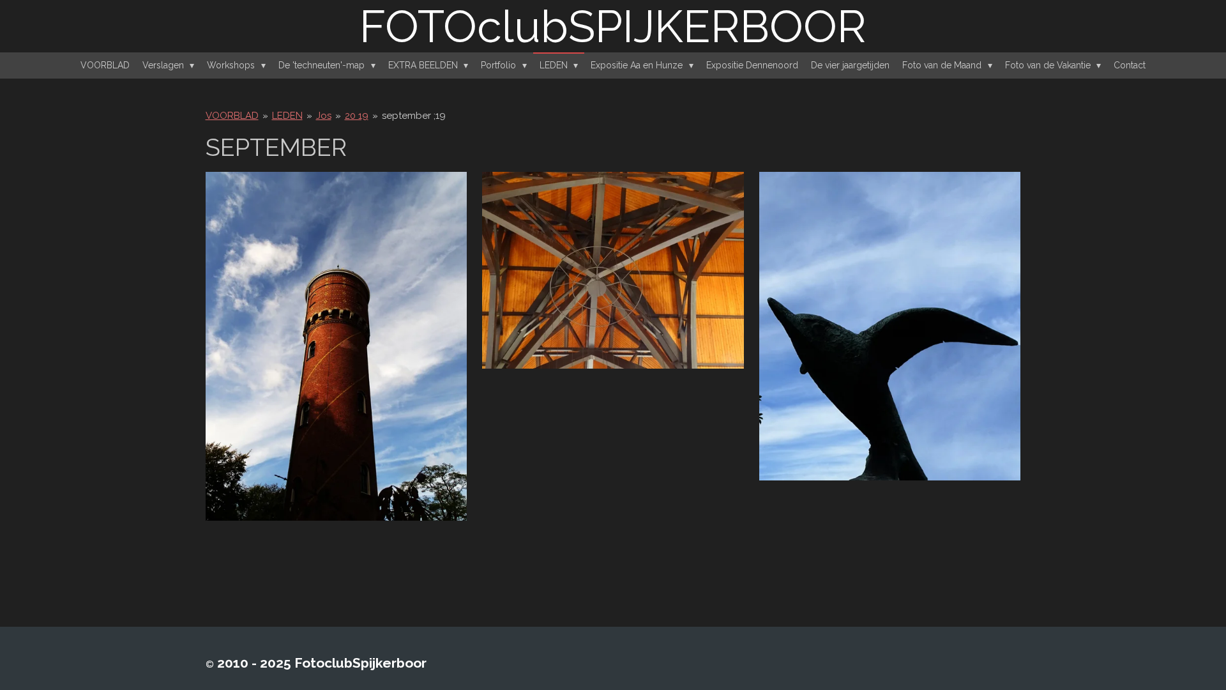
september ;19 (414, 115)
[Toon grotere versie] (336, 346)
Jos (323, 115)
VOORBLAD (232, 115)
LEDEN (287, 115)
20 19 (356, 115)
